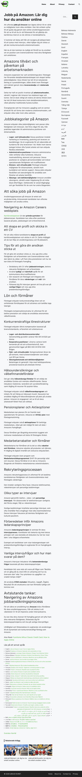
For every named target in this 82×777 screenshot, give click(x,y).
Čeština (64, 37)
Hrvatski (64, 61)
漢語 (63, 153)
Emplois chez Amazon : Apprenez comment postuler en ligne (27, 667)
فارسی (63, 136)
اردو (62, 129)
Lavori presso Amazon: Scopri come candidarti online (25, 671)
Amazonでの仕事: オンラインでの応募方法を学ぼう (24, 721)
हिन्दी (62, 139)
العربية (63, 132)
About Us (57, 774)
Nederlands (66, 78)
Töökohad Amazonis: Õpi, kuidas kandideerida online (23, 665)
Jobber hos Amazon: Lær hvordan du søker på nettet (24, 682)
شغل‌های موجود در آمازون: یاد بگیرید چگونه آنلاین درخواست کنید (30, 715)
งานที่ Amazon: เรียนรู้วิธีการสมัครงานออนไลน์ (23, 719)
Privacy (61, 4)
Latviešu (64, 68)
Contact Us (67, 774)
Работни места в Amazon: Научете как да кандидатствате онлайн (31, 703)
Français (64, 58)
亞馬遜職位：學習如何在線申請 (19, 726)
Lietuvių (64, 71)
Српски (64, 122)
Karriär (13, 733)
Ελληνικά (65, 112)
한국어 (63, 156)
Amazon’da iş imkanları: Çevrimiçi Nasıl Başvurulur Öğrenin (26, 697)
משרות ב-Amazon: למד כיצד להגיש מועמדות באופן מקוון (31, 709)
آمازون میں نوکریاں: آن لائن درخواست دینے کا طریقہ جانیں (32, 711)
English (64, 51)
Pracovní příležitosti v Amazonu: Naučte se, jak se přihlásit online (28, 657)
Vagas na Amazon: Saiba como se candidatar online (26, 686)
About (52, 4)
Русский (64, 119)
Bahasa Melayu (67, 34)
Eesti (63, 47)
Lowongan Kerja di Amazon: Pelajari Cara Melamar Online (32, 653)
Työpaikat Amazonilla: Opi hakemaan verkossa (23, 692)
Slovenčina (65, 95)
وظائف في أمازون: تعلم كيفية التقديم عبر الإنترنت (33, 713)
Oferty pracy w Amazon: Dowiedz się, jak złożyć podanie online (27, 684)
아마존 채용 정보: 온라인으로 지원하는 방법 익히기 (23, 728)
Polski (63, 85)
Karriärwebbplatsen (12, 216)
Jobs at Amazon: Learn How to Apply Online (22, 649)
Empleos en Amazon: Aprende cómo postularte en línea (25, 651)
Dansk (63, 41)
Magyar (64, 75)
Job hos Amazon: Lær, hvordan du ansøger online (23, 659)
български (65, 115)
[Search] (75, 16)
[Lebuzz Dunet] (4, 4)
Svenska (7, 733)
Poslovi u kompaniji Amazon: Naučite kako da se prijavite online (31, 707)
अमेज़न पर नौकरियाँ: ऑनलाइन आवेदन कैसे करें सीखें (19, 717)
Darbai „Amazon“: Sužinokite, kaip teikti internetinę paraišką (27, 676)
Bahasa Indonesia (68, 30)
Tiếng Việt (65, 105)
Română (64, 91)
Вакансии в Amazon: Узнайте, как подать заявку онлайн (27, 705)
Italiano (64, 64)
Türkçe (64, 108)
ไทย (62, 142)
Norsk (63, 81)
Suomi (63, 98)
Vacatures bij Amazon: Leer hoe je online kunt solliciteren (28, 680)
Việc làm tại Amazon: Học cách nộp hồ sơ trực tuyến (26, 695)
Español (64, 54)
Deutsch (64, 44)
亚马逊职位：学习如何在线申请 (19, 724)
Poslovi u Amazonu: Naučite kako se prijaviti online (25, 669)
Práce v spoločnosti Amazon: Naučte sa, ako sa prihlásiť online (29, 690)
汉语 (63, 149)
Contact (71, 4)
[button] (79, 4)
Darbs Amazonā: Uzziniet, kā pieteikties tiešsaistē (25, 674)
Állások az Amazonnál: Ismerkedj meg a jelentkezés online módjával (29, 678)
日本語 (63, 146)
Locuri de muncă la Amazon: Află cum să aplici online (25, 688)
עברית (63, 125)
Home (44, 4)
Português (65, 88)
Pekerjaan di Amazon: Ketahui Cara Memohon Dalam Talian (31, 655)
